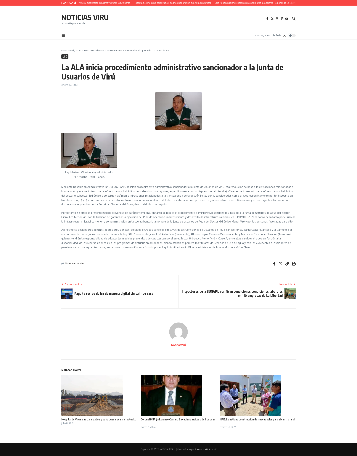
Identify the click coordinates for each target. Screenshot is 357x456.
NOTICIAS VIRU (85, 17)
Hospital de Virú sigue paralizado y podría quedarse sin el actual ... (98, 419)
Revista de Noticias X (205, 449)
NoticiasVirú (178, 345)
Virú (71, 50)
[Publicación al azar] (284, 35)
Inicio (64, 50)
